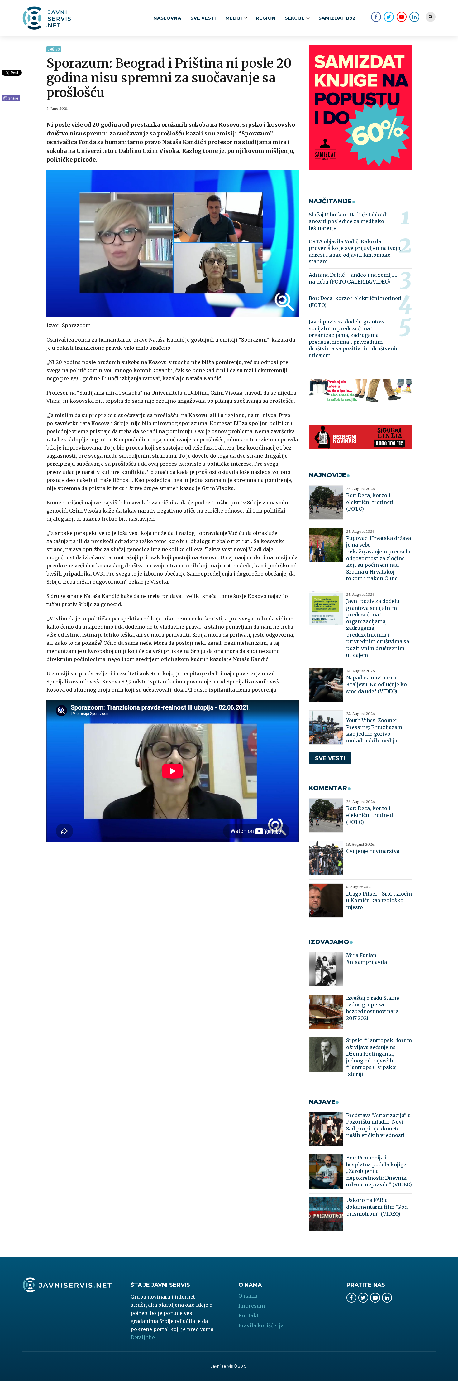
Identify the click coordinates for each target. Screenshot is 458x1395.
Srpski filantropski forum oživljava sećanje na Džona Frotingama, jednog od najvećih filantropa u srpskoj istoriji (379, 1057)
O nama (247, 1296)
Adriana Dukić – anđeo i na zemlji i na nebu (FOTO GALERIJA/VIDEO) (353, 278)
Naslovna (167, 18)
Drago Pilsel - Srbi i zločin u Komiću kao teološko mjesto (379, 900)
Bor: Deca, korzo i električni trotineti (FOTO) (355, 301)
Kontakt (248, 1315)
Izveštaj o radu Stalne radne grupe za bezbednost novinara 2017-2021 (372, 1008)
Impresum (251, 1306)
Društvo (54, 49)
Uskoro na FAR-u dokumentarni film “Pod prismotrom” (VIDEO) (377, 1207)
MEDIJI (233, 18)
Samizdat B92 (336, 18)
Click (11, 98)
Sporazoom (76, 325)
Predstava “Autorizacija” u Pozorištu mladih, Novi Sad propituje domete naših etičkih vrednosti (378, 1125)
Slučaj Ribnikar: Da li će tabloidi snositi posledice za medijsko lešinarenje (348, 221)
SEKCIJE (295, 18)
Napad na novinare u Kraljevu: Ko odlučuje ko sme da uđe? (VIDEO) (376, 684)
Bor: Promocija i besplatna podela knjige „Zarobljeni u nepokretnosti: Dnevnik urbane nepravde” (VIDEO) (379, 1171)
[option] (173, 243)
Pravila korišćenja (261, 1325)
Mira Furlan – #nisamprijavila (366, 958)
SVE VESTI (203, 18)
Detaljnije (143, 1337)
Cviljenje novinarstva (372, 851)
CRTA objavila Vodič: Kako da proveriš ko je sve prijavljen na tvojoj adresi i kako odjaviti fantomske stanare (355, 251)
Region (265, 18)
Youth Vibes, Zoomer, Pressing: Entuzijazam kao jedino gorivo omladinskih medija (374, 730)
